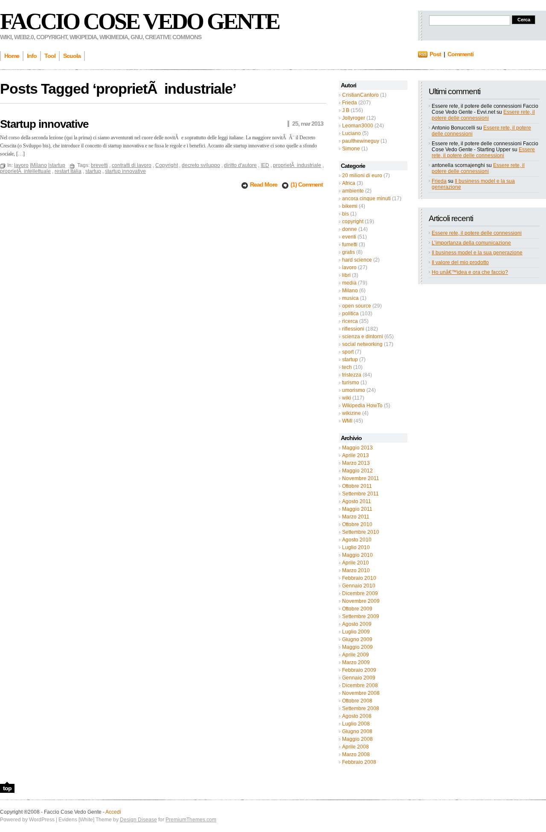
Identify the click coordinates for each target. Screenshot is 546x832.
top (7, 788)
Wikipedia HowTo (362, 406)
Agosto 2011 (356, 501)
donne (349, 229)
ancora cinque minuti (366, 199)
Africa (348, 183)
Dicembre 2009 (360, 593)
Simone (351, 149)
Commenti (460, 54)
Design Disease (138, 820)
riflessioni (353, 329)
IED (265, 165)
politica (350, 314)
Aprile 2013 (355, 455)
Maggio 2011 (357, 509)
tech (347, 367)
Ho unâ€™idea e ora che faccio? (470, 272)
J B (345, 110)
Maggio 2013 (357, 448)
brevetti (99, 165)
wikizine (351, 413)
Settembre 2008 (360, 708)
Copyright (166, 165)
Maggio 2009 (357, 647)
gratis (348, 252)
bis (345, 214)
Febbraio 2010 (359, 578)
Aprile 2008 (355, 747)
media (349, 283)
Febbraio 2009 (359, 670)
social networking (362, 344)
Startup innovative (44, 124)
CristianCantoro (360, 95)
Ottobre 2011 (357, 486)
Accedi (113, 812)
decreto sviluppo (201, 165)
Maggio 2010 (357, 555)
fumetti (349, 245)
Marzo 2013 (356, 463)
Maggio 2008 (357, 739)
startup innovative (125, 171)
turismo (350, 383)
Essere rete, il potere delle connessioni (483, 115)
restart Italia (68, 171)
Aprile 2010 (355, 563)
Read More (264, 184)
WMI (347, 421)
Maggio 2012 (357, 471)
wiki (346, 398)
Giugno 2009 (357, 639)
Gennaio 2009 (358, 678)
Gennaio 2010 (358, 586)
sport (348, 352)
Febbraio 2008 (359, 762)
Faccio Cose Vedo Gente (139, 21)
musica (350, 298)
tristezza (351, 375)
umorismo (353, 390)
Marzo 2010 (356, 570)
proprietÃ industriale (297, 165)
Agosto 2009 (357, 624)
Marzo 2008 (356, 754)
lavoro (349, 268)
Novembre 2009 (361, 601)
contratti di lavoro (131, 165)
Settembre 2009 (360, 616)
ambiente (353, 191)
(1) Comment (306, 184)
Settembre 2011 (360, 494)
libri (346, 275)
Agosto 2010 (357, 540)
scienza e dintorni (362, 337)
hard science (357, 260)
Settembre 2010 (360, 532)
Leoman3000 (357, 126)
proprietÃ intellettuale (25, 171)
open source (356, 306)
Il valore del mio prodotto (460, 262)
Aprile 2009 (355, 655)
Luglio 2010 (356, 547)
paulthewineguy (360, 141)
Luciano (351, 133)
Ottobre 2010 (357, 524)
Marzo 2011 (355, 517)
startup (350, 360)
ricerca (350, 321)
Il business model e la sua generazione (477, 253)
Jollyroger (353, 118)
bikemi (349, 206)
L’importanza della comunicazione (471, 243)
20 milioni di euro (362, 175)
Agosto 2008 (357, 716)
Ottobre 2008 (357, 701)
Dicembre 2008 (360, 685)
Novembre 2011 (360, 478)
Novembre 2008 (361, 693)
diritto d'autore (240, 165)
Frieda (349, 103)
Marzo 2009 (356, 662)
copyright (352, 222)
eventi (349, 237)
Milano (350, 291)
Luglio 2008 (356, 724)
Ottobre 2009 (357, 609)
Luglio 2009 (356, 632)
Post (435, 54)
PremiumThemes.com (191, 820)
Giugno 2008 (357, 731)
